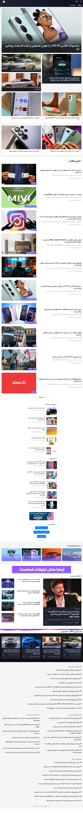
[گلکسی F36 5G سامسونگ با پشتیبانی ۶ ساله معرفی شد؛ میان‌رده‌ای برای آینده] (51, 465)
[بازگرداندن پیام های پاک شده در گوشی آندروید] (51, 431)
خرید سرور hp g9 (41, 527)
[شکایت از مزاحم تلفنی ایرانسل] (51, 441)
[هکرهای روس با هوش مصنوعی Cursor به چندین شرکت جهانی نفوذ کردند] (19, 267)
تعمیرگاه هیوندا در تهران (41, 532)
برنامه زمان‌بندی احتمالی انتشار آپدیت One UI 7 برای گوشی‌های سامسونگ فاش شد (36, 503)
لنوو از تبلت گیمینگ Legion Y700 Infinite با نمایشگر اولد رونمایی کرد (62, 310)
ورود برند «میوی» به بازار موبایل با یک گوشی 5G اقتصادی (62, 194)
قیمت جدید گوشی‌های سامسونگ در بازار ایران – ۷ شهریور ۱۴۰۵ (63, 708)
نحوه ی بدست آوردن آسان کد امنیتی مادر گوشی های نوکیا (36, 448)
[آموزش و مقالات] (11, 554)
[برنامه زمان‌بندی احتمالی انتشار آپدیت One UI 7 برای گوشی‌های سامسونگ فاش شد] (51, 505)
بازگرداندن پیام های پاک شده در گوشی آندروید (36, 429)
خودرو (58, 557)
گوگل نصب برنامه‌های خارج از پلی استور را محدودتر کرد (24, 118)
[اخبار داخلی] (71, 554)
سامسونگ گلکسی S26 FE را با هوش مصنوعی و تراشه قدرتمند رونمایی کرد (42, 47)
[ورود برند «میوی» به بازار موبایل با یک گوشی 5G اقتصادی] (19, 197)
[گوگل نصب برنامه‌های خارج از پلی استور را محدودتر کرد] (21, 104)
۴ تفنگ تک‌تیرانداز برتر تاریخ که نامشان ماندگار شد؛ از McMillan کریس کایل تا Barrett (58, 796)
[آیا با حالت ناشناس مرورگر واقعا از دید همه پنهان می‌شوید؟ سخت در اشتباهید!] (8, 583)
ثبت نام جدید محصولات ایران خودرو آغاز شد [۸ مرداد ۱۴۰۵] (11, 651)
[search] (7, 2)
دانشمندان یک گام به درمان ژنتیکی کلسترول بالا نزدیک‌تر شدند (21, 752)
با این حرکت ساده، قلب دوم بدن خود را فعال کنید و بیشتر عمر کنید (20, 748)
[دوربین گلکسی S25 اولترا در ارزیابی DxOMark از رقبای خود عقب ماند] (51, 485)
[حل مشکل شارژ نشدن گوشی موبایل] (51, 411)
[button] (6, 10)
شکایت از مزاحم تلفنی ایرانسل (38, 438)
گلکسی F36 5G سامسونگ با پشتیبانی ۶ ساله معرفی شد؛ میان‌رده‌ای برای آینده (35, 463)
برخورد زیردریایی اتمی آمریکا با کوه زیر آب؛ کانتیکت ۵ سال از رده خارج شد (61, 775)
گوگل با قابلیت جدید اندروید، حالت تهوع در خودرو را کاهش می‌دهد (62, 334)
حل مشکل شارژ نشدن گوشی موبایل (36, 408)
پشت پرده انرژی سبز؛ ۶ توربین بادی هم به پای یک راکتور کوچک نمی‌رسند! (22, 743)
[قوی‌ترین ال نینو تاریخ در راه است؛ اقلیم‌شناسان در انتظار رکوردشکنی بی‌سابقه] (8, 606)
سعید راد (77, 622)
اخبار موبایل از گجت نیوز (74, 667)
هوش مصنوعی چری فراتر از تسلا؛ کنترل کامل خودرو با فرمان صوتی (32, 652)
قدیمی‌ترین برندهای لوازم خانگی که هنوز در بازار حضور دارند (64, 771)
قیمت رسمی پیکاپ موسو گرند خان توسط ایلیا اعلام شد (25, 70)
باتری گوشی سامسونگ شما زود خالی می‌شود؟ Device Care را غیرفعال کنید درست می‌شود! (64, 79)
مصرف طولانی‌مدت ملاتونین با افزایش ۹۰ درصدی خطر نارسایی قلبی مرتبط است (20, 732)
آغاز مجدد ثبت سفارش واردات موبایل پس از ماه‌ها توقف (64, 151)
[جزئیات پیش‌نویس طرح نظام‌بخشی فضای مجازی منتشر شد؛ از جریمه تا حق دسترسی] (19, 220)
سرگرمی (30, 368)
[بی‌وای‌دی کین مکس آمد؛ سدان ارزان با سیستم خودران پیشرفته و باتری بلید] (21, 82)
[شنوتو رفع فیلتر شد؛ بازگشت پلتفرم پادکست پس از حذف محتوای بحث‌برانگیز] (19, 383)
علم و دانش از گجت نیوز (33, 715)
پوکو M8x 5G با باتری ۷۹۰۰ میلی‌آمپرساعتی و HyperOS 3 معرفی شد (62, 119)
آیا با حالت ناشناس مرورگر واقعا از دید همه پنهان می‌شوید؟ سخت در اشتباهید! (29, 580)
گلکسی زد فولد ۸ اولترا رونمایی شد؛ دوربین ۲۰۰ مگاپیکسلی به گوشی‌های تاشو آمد (28, 615)
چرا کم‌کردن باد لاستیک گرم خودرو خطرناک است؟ (67, 788)
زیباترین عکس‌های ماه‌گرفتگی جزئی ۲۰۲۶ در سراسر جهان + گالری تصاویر (21, 726)
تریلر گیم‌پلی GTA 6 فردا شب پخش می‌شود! (66, 357)
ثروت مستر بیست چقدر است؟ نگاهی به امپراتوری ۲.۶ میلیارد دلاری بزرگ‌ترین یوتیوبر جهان (63, 614)
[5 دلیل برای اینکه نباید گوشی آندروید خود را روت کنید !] (51, 421)
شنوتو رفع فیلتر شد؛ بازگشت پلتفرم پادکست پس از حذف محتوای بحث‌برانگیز (60, 380)
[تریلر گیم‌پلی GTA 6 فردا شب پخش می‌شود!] (19, 359)
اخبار (77, 42)
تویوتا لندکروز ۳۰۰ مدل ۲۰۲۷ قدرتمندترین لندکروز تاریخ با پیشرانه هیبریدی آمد (59, 784)
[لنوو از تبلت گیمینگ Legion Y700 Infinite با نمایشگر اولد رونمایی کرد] (19, 313)
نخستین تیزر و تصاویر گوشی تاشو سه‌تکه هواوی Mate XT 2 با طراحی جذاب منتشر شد (57, 687)
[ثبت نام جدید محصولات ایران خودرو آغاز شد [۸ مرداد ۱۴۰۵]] (11, 642)
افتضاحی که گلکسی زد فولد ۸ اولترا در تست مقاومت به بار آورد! (63, 674)
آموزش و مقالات (14, 557)
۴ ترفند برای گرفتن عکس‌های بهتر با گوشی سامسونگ (66, 691)
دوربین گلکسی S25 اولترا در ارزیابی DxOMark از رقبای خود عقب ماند (37, 482)
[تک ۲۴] (77, 1)
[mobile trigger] (80, 1)
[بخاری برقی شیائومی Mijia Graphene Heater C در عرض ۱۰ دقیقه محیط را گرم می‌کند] (19, 243)
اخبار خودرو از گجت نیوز (75, 715)
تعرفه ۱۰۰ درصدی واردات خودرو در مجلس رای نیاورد (66, 727)
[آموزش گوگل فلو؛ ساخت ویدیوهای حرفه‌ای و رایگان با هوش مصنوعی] (8, 594)
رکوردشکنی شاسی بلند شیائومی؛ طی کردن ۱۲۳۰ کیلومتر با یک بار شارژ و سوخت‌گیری (62, 738)
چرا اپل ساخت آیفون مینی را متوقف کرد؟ (69, 683)
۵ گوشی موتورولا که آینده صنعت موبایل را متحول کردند (65, 700)
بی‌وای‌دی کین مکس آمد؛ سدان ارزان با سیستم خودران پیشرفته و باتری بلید (23, 88)
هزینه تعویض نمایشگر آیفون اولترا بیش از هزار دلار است (65, 679)
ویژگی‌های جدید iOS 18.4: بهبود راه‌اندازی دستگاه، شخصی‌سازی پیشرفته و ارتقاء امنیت (35, 493)
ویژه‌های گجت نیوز (76, 759)
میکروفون (41, 536)
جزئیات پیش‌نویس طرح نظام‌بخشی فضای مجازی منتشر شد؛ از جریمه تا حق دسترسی (60, 218)
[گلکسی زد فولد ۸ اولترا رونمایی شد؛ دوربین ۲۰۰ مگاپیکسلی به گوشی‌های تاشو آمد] (8, 617)
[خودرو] (51, 554)
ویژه (65, 42)
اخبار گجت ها (29, 252)
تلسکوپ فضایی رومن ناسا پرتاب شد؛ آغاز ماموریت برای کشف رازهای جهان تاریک (21, 719)
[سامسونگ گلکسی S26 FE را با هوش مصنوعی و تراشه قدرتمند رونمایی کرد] (41, 30)
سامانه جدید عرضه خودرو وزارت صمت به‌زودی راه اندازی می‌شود (63, 801)
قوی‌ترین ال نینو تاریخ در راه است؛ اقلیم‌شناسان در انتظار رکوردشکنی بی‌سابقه (29, 603)
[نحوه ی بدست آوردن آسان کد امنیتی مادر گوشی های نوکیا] (51, 451)
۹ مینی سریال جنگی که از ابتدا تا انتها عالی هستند (67, 763)
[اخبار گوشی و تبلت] (31, 554)
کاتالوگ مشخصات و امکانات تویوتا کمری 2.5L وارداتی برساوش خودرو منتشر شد (64, 751)
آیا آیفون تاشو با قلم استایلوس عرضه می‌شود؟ (68, 670)
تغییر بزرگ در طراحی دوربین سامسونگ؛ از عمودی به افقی (24, 151)
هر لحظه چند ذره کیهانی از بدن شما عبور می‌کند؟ (25, 738)
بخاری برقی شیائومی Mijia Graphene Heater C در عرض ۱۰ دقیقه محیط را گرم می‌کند (61, 241)
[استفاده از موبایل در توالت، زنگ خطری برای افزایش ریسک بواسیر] (51, 475)
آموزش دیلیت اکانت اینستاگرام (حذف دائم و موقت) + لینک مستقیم (62, 767)
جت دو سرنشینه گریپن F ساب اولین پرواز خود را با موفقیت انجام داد (62, 779)
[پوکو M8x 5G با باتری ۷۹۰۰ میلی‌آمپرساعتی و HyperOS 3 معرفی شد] (61, 104)
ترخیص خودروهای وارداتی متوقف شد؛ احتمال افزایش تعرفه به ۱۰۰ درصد (63, 745)
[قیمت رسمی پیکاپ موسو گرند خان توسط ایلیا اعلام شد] (21, 63)
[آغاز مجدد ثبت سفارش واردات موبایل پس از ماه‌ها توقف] (61, 137)
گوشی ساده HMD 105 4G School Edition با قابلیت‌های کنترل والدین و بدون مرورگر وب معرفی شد (54, 704)
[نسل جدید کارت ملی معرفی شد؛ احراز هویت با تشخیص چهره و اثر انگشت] (19, 174)
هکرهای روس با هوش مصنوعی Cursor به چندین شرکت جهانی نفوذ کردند (60, 264)
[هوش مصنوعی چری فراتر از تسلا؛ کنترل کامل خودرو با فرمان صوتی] (31, 642)
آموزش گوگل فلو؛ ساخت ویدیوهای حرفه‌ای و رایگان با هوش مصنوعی (28, 592)
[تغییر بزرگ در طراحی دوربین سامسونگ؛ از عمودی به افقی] (21, 137)
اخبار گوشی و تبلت (71, 42)
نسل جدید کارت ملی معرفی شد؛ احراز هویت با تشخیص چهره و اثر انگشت (60, 171)
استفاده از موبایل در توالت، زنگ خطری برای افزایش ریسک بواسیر (36, 472)
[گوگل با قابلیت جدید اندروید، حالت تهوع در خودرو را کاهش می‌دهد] (19, 336)
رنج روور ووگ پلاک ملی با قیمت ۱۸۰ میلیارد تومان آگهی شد (64, 718)
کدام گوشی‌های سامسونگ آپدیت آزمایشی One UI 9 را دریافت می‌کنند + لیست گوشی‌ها (57, 696)
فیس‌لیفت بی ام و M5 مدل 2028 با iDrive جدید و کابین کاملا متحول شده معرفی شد (64, 732)
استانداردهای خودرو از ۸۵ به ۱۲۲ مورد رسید (68, 722)
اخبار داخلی (34, 183)
